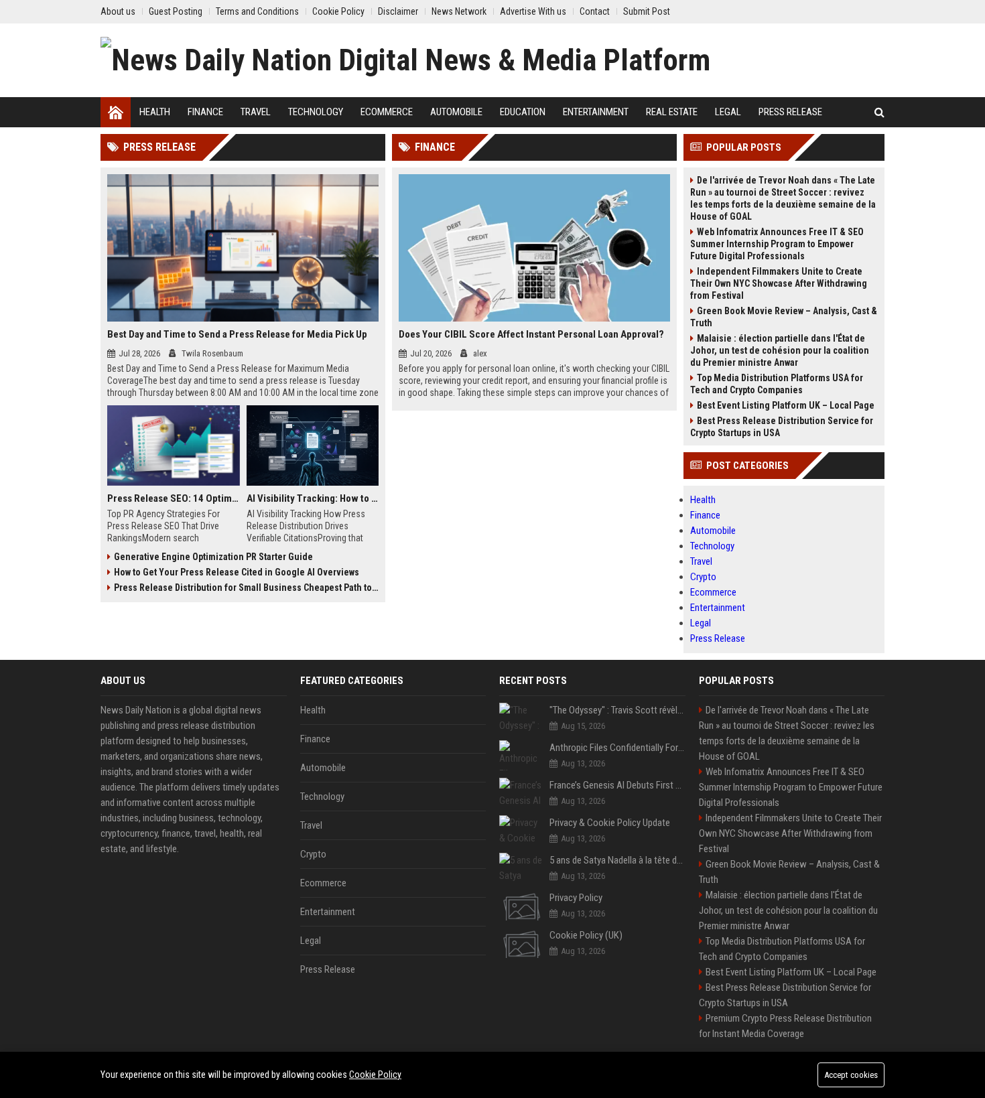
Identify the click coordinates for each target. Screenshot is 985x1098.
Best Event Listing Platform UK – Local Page (785, 405)
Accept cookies (851, 1075)
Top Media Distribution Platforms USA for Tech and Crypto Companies (776, 383)
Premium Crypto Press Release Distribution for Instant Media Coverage (785, 1026)
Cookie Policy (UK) (585, 935)
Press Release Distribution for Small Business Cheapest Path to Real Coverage (246, 587)
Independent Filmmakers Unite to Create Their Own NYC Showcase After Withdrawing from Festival (778, 283)
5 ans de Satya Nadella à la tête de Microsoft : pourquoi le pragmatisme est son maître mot (617, 860)
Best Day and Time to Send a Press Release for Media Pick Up (237, 334)
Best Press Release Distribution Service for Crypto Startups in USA (781, 426)
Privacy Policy (575, 898)
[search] (879, 112)
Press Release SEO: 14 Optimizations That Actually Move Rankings (173, 498)
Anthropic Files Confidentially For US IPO (617, 748)
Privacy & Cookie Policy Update (609, 823)
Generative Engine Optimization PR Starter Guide (213, 556)
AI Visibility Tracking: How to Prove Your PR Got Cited (313, 498)
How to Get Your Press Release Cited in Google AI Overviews (236, 572)
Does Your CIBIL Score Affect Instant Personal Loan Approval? (531, 334)
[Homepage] (116, 112)
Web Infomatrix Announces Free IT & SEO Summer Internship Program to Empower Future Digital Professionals (777, 243)
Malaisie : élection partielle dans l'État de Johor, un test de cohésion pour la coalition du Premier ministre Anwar (779, 350)
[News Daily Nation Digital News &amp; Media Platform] (405, 60)
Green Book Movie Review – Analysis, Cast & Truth (783, 316)
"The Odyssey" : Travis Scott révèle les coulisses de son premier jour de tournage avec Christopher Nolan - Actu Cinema (617, 710)
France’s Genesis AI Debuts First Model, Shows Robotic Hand (617, 785)
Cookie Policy (375, 1074)
